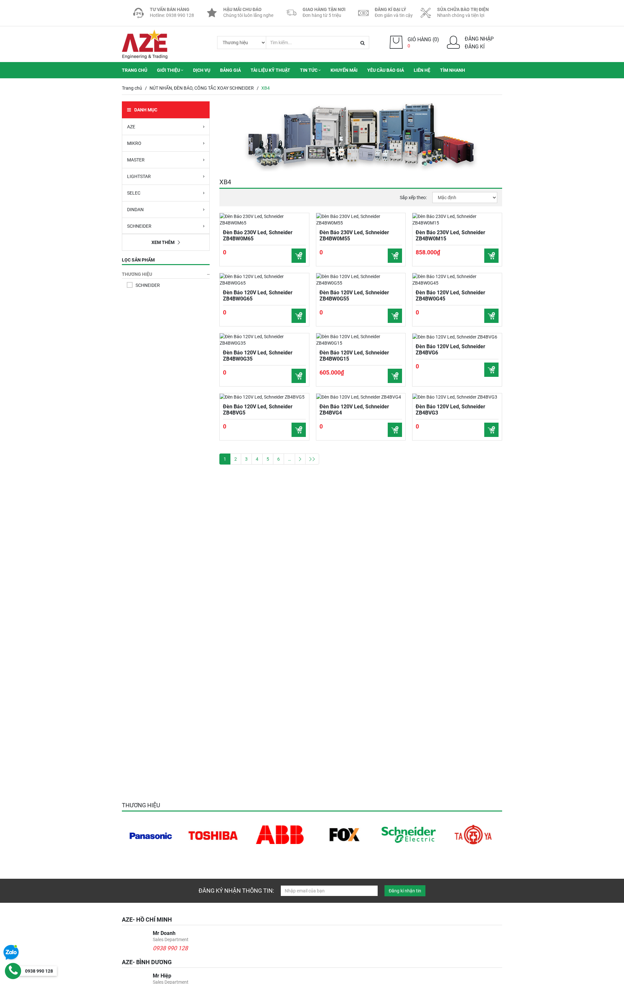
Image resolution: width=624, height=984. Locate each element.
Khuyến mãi (344, 70)
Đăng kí (475, 47)
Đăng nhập (479, 39)
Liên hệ (422, 70)
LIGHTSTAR (139, 176)
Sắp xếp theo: (413, 197)
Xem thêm (163, 242)
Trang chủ (134, 70)
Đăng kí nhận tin (405, 890)
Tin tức (309, 70)
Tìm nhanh (452, 70)
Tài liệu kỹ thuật (270, 70)
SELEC (133, 193)
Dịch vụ (201, 70)
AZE (131, 126)
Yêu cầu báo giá (385, 70)
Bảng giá (230, 70)
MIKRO (134, 143)
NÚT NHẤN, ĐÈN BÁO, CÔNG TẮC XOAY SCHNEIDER (202, 88)
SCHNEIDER (139, 226)
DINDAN (135, 209)
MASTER (136, 159)
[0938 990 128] (13, 971)
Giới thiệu (169, 70)
